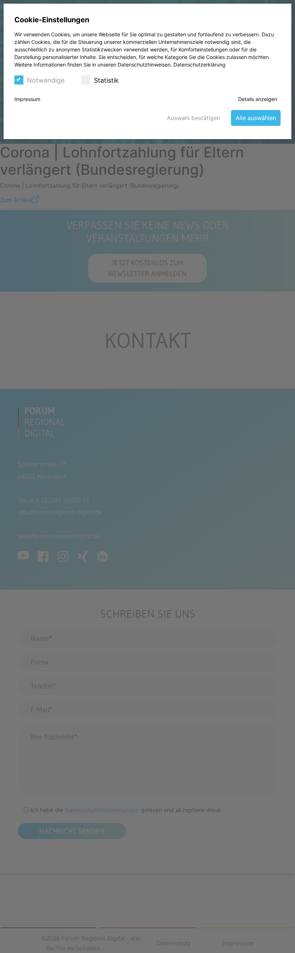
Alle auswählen (256, 118)
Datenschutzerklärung (199, 64)
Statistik (106, 80)
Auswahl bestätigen (193, 118)
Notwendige (45, 80)
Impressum (27, 99)
